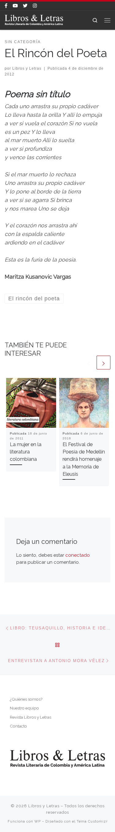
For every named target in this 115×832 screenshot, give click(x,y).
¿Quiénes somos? (26, 699)
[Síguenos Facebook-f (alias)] (6, 5)
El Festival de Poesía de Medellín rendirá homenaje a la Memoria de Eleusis (84, 459)
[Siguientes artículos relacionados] (103, 362)
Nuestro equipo (24, 708)
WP (37, 821)
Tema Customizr (92, 821)
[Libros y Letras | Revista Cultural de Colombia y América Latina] (34, 20)
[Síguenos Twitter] (25, 5)
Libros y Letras (26, 68)
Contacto (18, 726)
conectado (77, 555)
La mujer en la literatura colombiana (25, 452)
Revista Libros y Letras (30, 717)
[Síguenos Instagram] (35, 5)
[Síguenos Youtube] (15, 5)
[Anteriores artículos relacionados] (88, 362)
